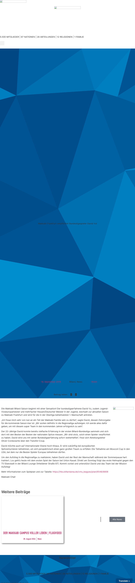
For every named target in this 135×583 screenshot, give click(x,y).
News (79, 381)
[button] (2, 43)
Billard (72, 381)
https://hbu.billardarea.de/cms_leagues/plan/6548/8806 (80, 471)
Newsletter (67, 558)
